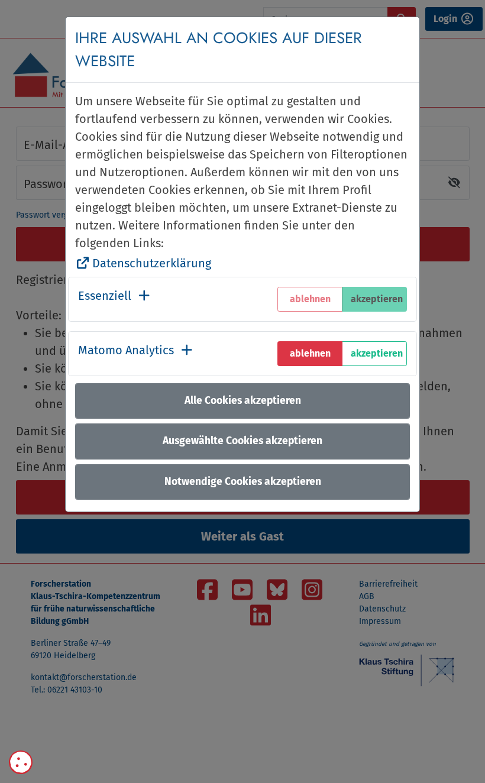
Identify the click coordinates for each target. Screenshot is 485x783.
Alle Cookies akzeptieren (243, 400)
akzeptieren (377, 353)
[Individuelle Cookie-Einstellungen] (21, 762)
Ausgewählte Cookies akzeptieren (242, 441)
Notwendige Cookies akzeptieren (242, 481)
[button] (114, 299)
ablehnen (310, 353)
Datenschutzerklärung (151, 263)
